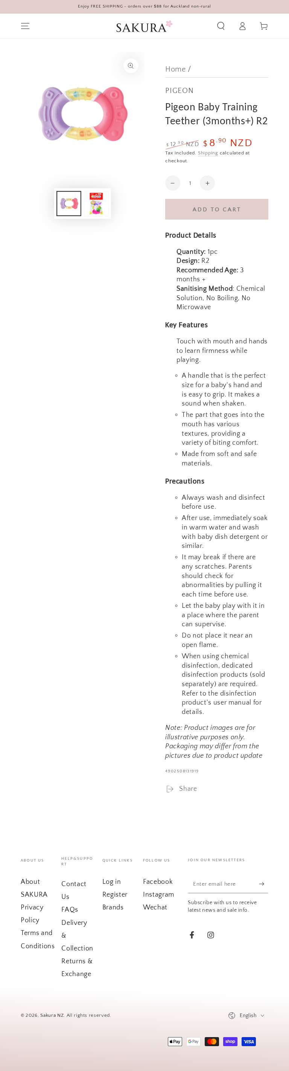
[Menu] (25, 26)
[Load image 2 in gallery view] (96, 203)
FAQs (69, 910)
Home (175, 69)
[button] (220, 26)
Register (115, 895)
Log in (111, 882)
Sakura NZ (52, 1015)
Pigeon (179, 91)
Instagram (158, 895)
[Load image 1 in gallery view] (68, 203)
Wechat (155, 907)
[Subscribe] (263, 883)
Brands (113, 907)
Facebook (158, 882)
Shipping (208, 153)
